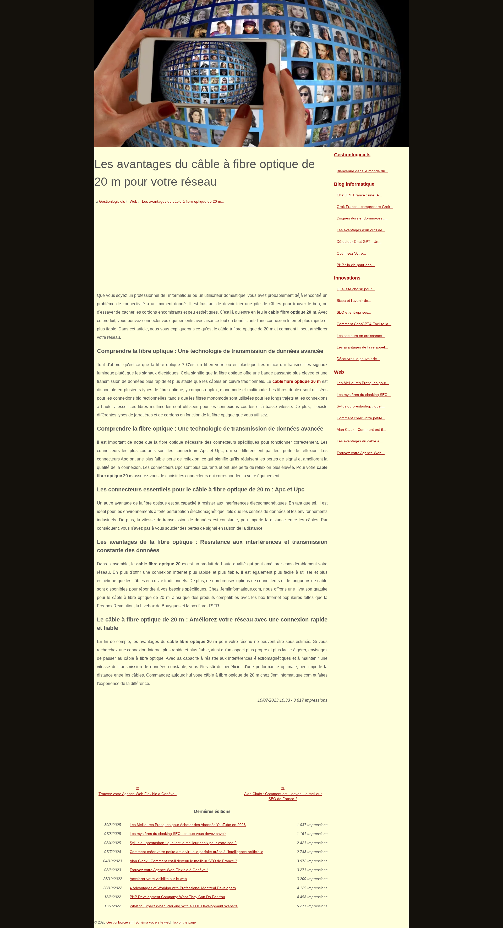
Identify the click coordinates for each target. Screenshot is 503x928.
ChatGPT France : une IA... (359, 195)
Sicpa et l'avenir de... (354, 300)
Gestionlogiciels (112, 201)
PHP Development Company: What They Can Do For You (177, 897)
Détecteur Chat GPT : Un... (359, 241)
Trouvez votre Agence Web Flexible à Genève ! (138, 794)
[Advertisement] (212, 244)
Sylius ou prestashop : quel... (361, 406)
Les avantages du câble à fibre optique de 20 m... (183, 201)
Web (133, 201)
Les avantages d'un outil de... (361, 230)
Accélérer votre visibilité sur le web (158, 879)
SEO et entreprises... (354, 312)
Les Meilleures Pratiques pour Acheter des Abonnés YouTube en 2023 (188, 825)
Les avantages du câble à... (359, 441)
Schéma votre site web (152, 922)
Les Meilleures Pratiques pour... (363, 383)
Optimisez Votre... (351, 253)
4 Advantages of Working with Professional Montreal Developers (183, 888)
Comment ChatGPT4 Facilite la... (364, 324)
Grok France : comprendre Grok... (365, 207)
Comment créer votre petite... (361, 418)
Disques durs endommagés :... (362, 218)
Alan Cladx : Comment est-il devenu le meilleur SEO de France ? (283, 796)
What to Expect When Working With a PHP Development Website (184, 906)
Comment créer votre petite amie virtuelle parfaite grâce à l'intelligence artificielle (196, 852)
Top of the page (184, 922)
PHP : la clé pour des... (356, 265)
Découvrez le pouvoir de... (358, 359)
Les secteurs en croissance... (361, 336)
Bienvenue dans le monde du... (362, 171)
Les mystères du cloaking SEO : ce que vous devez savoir (178, 833)
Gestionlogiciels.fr (120, 922)
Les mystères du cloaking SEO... (364, 395)
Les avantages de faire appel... (362, 347)
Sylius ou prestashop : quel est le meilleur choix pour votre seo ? (183, 843)
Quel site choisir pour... (356, 289)
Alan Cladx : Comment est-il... (361, 429)
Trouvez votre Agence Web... (361, 453)
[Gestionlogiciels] (251, 73)
